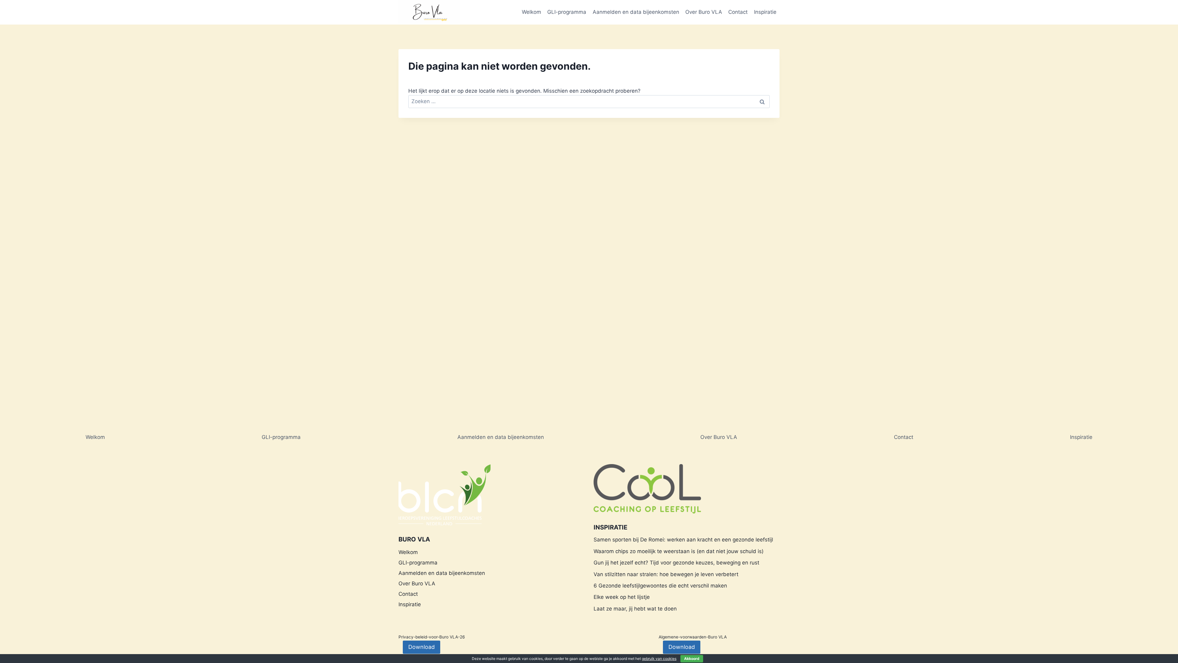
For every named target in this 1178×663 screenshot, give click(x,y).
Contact (738, 12)
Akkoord (691, 658)
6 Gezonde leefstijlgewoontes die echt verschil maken (660, 586)
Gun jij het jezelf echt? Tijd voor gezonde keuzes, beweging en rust (676, 563)
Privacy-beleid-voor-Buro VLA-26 (431, 636)
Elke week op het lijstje (622, 597)
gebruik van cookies (659, 658)
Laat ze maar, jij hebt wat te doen (635, 609)
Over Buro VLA (703, 12)
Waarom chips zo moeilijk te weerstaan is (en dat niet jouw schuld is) (679, 551)
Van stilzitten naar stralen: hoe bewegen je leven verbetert (666, 574)
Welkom (531, 12)
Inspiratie (765, 12)
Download (421, 647)
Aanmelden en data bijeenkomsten (636, 12)
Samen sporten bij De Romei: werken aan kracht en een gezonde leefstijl (683, 540)
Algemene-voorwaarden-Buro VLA (693, 636)
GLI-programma (566, 12)
